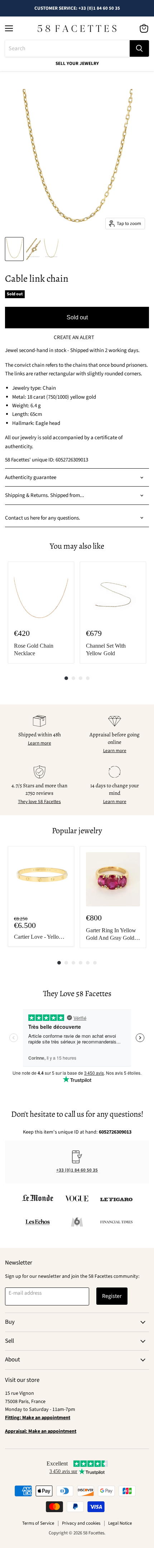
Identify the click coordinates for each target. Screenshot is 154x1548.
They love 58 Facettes (39, 801)
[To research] (139, 48)
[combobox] (67, 48)
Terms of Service (38, 1523)
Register (112, 1296)
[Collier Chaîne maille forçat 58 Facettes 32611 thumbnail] (14, 249)
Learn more (39, 743)
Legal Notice (120, 1523)
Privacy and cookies (81, 1523)
